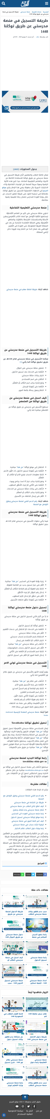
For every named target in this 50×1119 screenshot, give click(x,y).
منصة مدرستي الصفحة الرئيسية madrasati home (27, 713)
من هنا (20, 467)
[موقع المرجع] (25, 3)
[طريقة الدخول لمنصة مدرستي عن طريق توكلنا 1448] (13, 902)
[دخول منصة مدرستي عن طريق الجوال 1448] (13, 925)
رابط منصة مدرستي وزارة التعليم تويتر (15, 1084)
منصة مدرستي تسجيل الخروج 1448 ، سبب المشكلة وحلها (13, 983)
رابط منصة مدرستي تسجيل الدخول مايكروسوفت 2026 (38, 960)
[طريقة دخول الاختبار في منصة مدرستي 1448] (37, 1027)
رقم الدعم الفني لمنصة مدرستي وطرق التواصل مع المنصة (27, 503)
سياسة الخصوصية (15, 1111)
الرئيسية (46, 12)
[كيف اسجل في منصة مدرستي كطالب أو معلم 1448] (13, 948)
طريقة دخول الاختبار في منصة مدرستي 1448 (37, 1038)
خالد (37, 37)
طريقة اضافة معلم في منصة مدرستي (21, 289)
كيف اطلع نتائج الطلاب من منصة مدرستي (27, 806)
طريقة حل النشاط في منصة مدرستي (29, 802)
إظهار (16, 169)
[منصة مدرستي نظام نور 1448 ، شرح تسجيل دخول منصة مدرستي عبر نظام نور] (13, 1050)
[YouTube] (17, 1106)
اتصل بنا (29, 1111)
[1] (21, 362)
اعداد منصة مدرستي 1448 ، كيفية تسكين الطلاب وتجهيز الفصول (37, 983)
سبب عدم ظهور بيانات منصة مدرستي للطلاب (37, 912)
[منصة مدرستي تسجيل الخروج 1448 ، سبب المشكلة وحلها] (13, 971)
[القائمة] (46, 3)
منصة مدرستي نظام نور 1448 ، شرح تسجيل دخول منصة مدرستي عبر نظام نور (14, 1064)
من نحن (39, 1111)
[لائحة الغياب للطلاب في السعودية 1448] (13, 1004)
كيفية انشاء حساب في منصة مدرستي (28, 824)
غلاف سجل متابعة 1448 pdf (37, 1015)
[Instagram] (23, 1106)
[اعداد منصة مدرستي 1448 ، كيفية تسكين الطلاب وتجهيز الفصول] (37, 971)
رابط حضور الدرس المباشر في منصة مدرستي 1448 (39, 937)
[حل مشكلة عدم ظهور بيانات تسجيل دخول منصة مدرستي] (13, 1027)
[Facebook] (34, 1106)
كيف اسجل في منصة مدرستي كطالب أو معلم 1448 (14, 960)
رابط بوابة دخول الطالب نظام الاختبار (29, 828)
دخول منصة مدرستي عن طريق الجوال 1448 (14, 935)
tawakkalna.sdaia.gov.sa (34, 770)
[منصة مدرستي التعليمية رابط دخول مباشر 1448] (37, 1050)
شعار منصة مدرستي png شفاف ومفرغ (28, 810)
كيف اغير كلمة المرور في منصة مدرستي (28, 821)
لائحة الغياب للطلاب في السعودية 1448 (13, 1015)
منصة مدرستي (25, 12)
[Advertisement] (25, 65)
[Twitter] (28, 1106)
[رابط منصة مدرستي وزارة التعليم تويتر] (13, 1073)
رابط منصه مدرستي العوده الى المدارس (28, 813)
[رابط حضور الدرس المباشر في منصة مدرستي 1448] (37, 925)
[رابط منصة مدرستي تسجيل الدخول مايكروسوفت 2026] (37, 948)
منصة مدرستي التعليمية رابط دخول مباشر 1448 (38, 1062)
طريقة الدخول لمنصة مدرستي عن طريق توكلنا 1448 (14, 914)
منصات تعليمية (36, 12)
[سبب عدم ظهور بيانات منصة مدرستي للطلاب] (37, 902)
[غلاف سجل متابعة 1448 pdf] (37, 1004)
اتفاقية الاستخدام (25, 1114)
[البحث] (3, 3)
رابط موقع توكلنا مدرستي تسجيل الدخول (27, 817)
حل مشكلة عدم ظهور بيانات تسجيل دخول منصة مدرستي (14, 1039)
